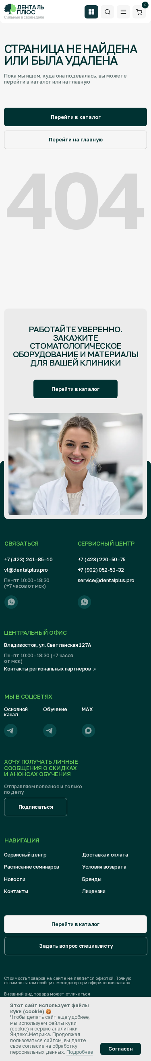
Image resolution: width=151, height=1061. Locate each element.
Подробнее (79, 1052)
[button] (35, 807)
